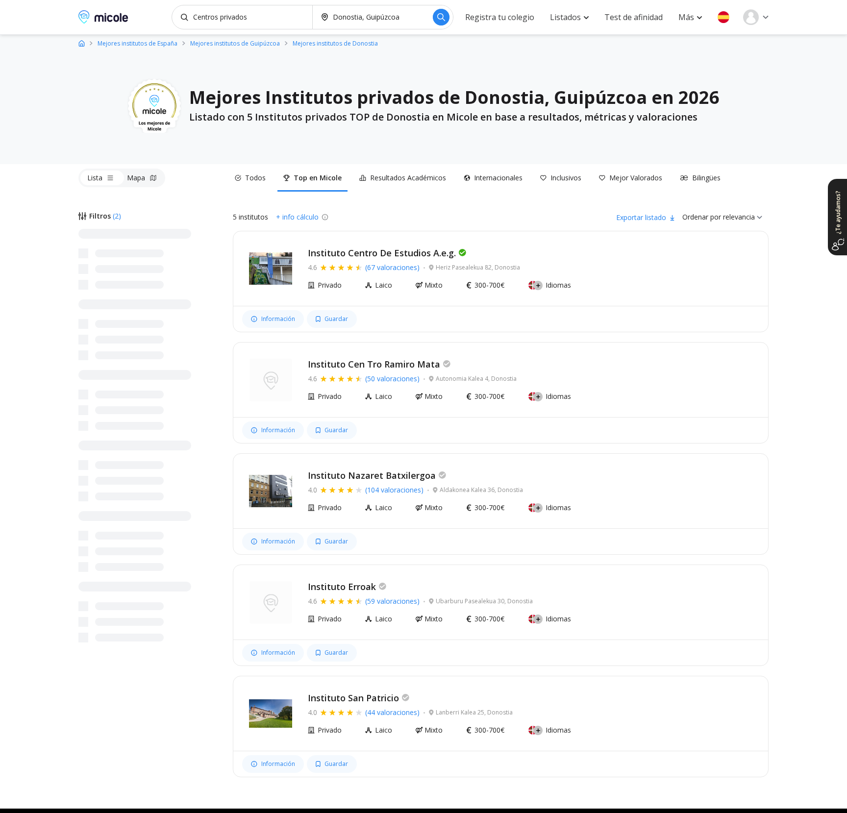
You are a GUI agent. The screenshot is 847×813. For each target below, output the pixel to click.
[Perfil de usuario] (756, 17)
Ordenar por (701, 217)
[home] (81, 43)
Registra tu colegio (499, 17)
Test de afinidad (633, 17)
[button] (723, 17)
